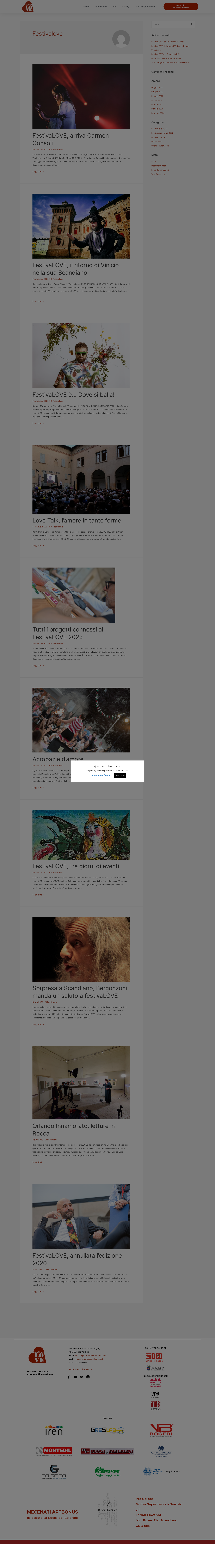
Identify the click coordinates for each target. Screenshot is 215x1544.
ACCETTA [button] (120, 775)
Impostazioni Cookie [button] (100, 775)
